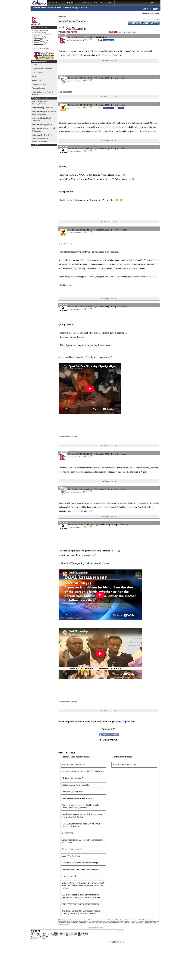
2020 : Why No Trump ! (71, 856)
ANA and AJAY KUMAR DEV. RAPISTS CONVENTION (83, 772)
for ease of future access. (123, 32)
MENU (153, 3)
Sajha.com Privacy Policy (95, 928)
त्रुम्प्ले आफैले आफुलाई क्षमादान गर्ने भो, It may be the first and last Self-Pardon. (82, 816)
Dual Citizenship (37, 73)
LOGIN (110, 3)
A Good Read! (37, 80)
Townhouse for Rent (39, 84)
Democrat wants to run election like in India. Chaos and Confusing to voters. (80, 806)
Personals (54, 3)
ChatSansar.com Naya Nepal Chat (76, 785)
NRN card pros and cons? (72, 778)
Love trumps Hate (69, 876)
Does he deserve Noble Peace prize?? (77, 799)
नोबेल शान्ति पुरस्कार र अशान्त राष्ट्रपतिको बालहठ (80, 904)
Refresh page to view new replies (151, 19)
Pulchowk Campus (38, 88)
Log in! (68, 722)
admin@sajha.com (150, 921)
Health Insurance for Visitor (42, 69)
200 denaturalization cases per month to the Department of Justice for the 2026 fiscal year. (81, 896)
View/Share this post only (108, 60)
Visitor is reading (43, 108)
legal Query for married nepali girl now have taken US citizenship (81, 825)
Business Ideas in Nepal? (72, 849)
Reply (97, 37)
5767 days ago (41, 30)
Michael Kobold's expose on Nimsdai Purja (80, 870)
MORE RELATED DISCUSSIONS (40, 48)
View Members (62, 16)
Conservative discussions (72, 792)
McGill (34, 76)
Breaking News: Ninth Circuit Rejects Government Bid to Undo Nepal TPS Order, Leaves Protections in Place (83, 885)
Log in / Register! (151, 9)
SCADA (34, 65)
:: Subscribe (35, 148)
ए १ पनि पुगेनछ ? (68, 833)
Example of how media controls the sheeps (80, 863)
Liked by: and (110, 108)
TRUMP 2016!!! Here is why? (74, 765)
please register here (125, 722)
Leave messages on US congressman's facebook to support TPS (83, 841)
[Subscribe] (105, 37)
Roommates (70, 3)
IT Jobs (84, 3)
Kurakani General (75, 21)
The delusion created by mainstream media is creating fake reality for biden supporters (81, 912)
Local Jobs (97, 3)
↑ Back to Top (179, 969)
